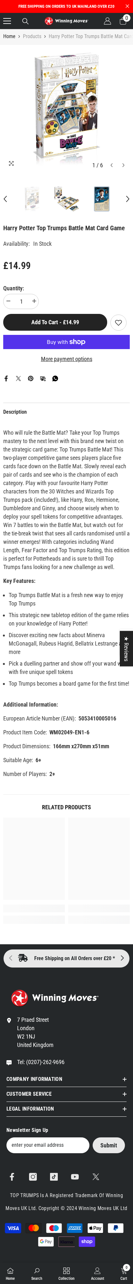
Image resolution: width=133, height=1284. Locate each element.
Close (127, 6)
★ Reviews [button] (126, 648)
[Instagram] (33, 1177)
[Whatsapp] (55, 378)
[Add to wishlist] (118, 323)
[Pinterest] (31, 378)
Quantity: (13, 288)
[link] (34, 908)
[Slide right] (122, 958)
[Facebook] (6, 378)
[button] (111, 165)
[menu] (7, 21)
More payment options (66, 359)
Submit (108, 1145)
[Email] (43, 378)
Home (9, 36)
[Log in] (107, 21)
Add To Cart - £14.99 (55, 322)
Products (32, 36)
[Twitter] (18, 378)
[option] (66, 108)
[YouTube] (75, 1177)
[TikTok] (54, 1177)
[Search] (25, 21)
